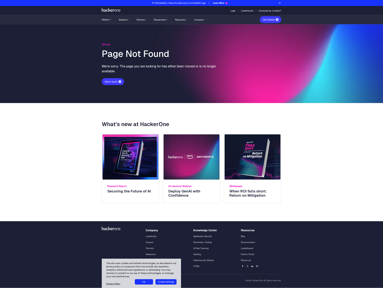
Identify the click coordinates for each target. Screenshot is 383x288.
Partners (141, 19)
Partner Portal (247, 254)
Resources (180, 19)
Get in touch (111, 81)
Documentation (248, 242)
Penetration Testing (202, 242)
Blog (243, 236)
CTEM (196, 266)
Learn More (218, 2)
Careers (149, 242)
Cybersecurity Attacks (203, 260)
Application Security (202, 236)
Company (198, 19)
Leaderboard (247, 10)
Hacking (197, 254)
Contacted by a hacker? (270, 10)
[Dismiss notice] (279, 2)
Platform (106, 19)
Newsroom (151, 254)
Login (233, 10)
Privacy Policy (113, 284)
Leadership (151, 236)
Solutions (123, 19)
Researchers (160, 19)
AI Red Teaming (201, 248)
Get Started (269, 19)
